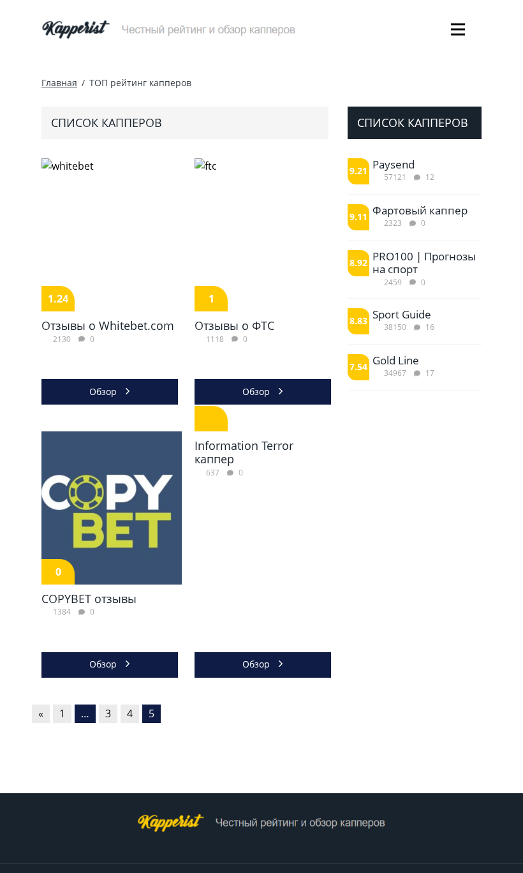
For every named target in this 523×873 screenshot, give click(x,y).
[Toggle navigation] (458, 29)
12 (429, 177)
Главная (59, 83)
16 (429, 327)
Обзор (104, 391)
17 (429, 373)
